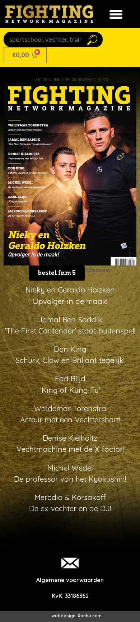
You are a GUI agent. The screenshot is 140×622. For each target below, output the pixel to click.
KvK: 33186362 (70, 595)
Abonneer (98, 269)
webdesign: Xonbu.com (77, 615)
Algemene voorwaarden (70, 580)
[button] (57, 273)
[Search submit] (92, 39)
